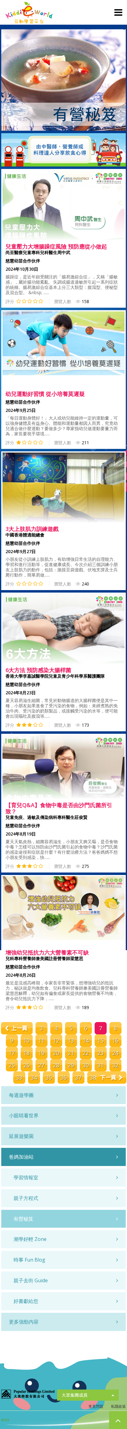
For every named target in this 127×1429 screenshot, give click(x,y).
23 (100, 1053)
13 (71, 1040)
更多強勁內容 (24, 1321)
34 (34, 1077)
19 (41, 1053)
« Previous (16, 1028)
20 (56, 1053)
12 (56, 1040)
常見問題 (95, 1406)
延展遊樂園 (21, 1136)
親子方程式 (26, 1198)
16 (115, 1040)
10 (26, 1040)
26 (26, 1065)
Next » (111, 1077)
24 (115, 1053)
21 (71, 1053)
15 (100, 1040)
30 (86, 1065)
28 (56, 1065)
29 (71, 1065)
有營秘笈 (23, 1218)
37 (78, 1077)
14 (86, 1040)
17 (12, 1053)
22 (86, 1053)
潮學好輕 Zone (30, 1239)
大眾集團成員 (75, 1395)
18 (26, 1053)
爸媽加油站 (21, 1156)
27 (41, 1065)
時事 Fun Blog (29, 1259)
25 (12, 1065)
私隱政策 (118, 1406)
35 (49, 1077)
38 (93, 1077)
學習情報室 (26, 1177)
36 (63, 1077)
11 (41, 1040)
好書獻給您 (26, 1301)
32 (115, 1065)
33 (19, 1077)
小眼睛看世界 (24, 1115)
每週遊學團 (21, 1095)
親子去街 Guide (31, 1280)
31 (100, 1065)
